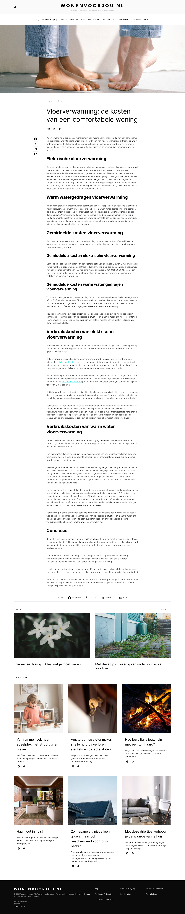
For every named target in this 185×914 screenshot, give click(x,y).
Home (49, 101)
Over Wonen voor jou (104, 899)
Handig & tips (125, 894)
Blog (60, 101)
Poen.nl (87, 894)
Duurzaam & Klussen (154, 889)
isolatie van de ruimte (66, 362)
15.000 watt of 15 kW (72, 381)
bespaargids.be (19, 906)
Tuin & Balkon (151, 894)
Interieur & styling (127, 889)
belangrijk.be (19, 904)
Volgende (164, 609)
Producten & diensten (104, 894)
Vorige (19, 609)
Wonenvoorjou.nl (92, 6)
